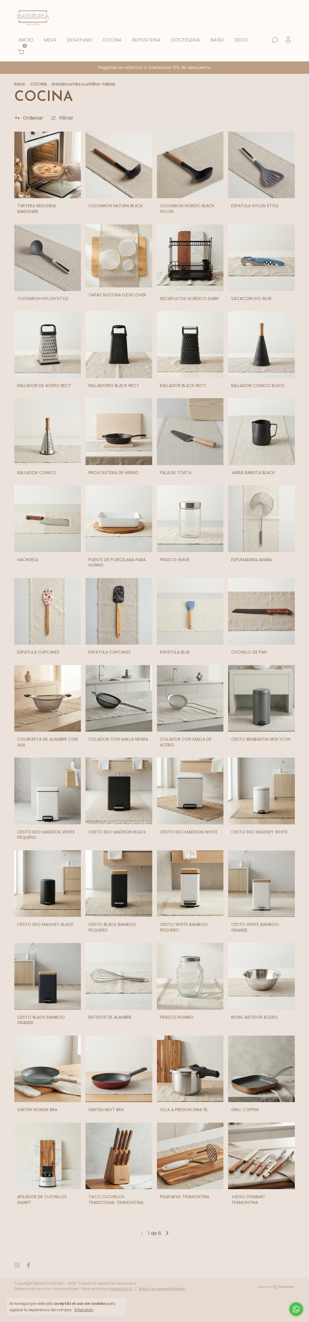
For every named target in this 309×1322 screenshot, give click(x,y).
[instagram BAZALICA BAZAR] (17, 1265)
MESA (49, 39)
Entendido (84, 1309)
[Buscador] (275, 39)
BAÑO (217, 39)
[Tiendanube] (276, 1286)
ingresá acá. (121, 1288)
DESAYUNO (79, 39)
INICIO (26, 39)
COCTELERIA (185, 39)
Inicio (19, 84)
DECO (241, 39)
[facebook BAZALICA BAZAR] (28, 1265)
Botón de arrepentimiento (162, 1288)
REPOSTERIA (146, 39)
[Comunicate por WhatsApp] (296, 1309)
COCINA (112, 39)
